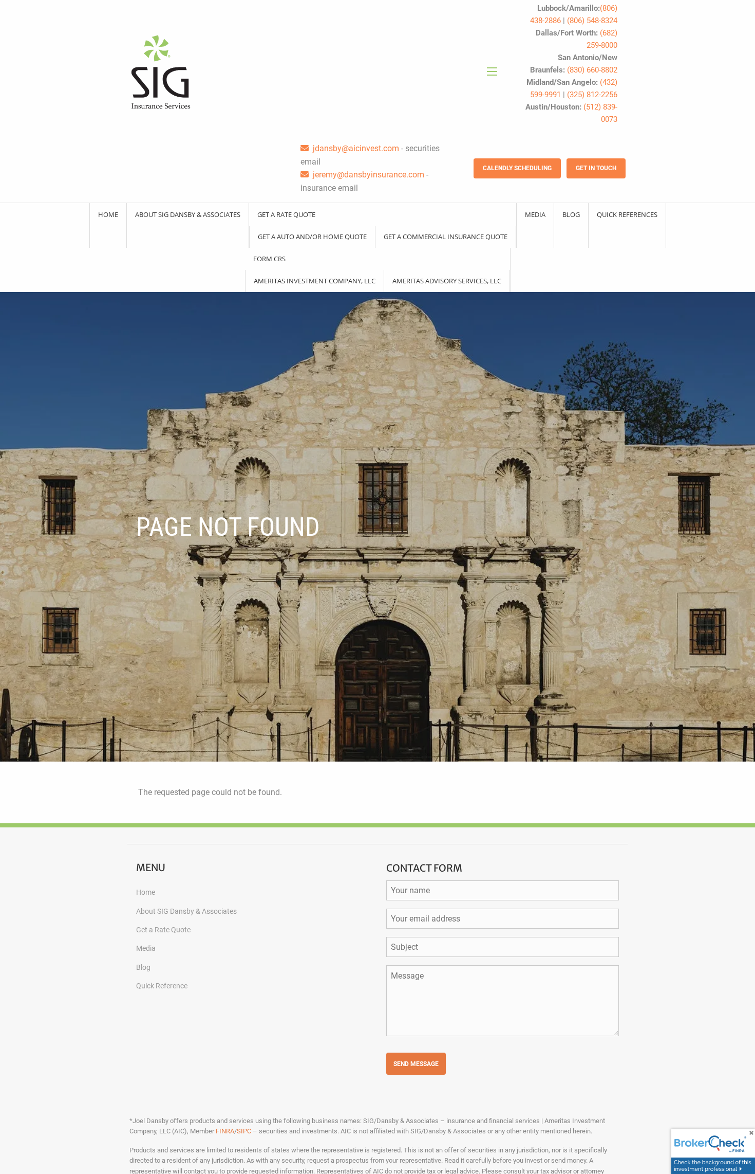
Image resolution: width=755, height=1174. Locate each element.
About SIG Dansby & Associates (187, 214)
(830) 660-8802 (592, 70)
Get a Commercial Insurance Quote (445, 236)
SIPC (244, 1131)
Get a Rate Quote (286, 214)
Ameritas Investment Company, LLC (314, 280)
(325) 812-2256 (592, 94)
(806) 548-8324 (592, 20)
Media (535, 214)
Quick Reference (161, 986)
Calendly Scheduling (517, 168)
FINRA (225, 1131)
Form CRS (269, 258)
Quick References (627, 214)
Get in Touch (596, 168)
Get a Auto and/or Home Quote (312, 236)
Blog (571, 214)
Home (108, 214)
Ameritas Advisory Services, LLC (446, 280)
